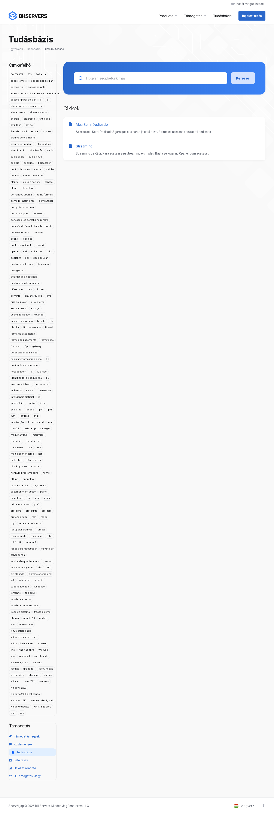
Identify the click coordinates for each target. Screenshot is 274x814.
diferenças (17, 289)
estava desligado (20, 314)
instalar (30, 390)
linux (36, 416)
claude (15, 182)
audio (50, 150)
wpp (13, 713)
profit (37, 504)
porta (47, 498)
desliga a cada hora (22, 264)
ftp (26, 346)
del (27, 258)
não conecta (34, 460)
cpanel (15, 251)
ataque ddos (44, 144)
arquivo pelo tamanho (23, 137)
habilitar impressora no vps (26, 359)
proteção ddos (19, 517)
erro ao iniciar (19, 302)
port (37, 498)
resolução (36, 536)
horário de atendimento (24, 365)
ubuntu (15, 618)
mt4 (30, 447)
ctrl (25, 251)
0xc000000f (17, 74)
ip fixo (32, 403)
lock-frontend (36, 422)
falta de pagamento (22, 321)
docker (40, 289)
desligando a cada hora (24, 276)
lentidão (24, 416)
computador (46, 201)
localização (17, 422)
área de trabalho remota (24, 131)
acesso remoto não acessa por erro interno (35, 93)
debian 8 (16, 258)
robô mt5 (30, 542)
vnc (13, 650)
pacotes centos (19, 485)
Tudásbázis (33, 49)
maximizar (38, 435)
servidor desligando (22, 567)
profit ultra (31, 510)
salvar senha (18, 555)
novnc (46, 473)
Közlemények (22, 744)
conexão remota (20, 232)
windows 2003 (18, 687)
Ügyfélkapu (16, 49)
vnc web (43, 650)
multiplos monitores (22, 453)
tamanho (16, 593)
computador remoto (22, 207)
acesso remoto (36, 87)
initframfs (16, 390)
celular (50, 169)
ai (41, 99)
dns (30, 289)
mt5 (38, 447)
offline (14, 479)
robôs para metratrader (24, 548)
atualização (36, 150)
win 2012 (29, 681)
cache (38, 169)
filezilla (15, 327)
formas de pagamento (23, 340)
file (52, 321)
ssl (12, 580)
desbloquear (40, 258)
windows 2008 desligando (25, 694)
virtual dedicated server (24, 637)
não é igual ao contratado (25, 466)
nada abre (16, 460)
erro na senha (19, 308)
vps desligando (19, 662)
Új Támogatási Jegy (27, 776)
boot (13, 169)
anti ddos (44, 118)
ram (34, 517)
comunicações (19, 213)
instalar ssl (45, 390)
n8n (40, 453)
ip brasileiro (17, 403)
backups (29, 163)
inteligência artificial (22, 397)
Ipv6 (50, 409)
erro (48, 295)
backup (15, 163)
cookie (15, 238)
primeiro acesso (20, 504)
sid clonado (17, 574)
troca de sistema (20, 612)
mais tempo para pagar (37, 428)
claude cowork (31, 182)
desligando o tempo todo (25, 283)
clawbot (49, 182)
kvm (13, 416)
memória (16, 441)
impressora (42, 384)
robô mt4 (16, 542)
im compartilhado (21, 384)
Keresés (243, 78)
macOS (15, 428)
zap (22, 713)
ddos (50, 251)
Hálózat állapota (24, 768)
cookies (27, 238)
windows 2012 (18, 700)
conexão (38, 213)
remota (41, 529)
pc (29, 498)
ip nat (43, 403)
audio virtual (35, 156)
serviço (49, 561)
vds (13, 624)
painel (43, 491)
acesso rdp (17, 87)
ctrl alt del (36, 251)
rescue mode (18, 536)
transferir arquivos (21, 599)
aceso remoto (19, 81)
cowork (40, 245)
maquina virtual (19, 435)
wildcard (15, 681)
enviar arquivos (33, 295)
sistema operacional (40, 574)
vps (13, 656)
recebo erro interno (30, 523)
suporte (39, 580)
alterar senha (18, 112)
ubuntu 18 (29, 618)
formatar (15, 346)
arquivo (46, 131)
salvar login (47, 548)
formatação (47, 340)
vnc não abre (26, 650)
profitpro (47, 510)
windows (44, 681)
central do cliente (33, 175)
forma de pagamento (23, 333)
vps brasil (24, 656)
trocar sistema (42, 612)
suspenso (39, 586)
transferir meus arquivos (25, 605)
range (44, 517)
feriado (41, 321)
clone (14, 188)
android (15, 118)
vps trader (28, 668)
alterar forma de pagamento (27, 106)
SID (49, 567)
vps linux (37, 662)
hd (47, 359)
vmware (42, 643)
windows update (20, 706)
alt (48, 99)
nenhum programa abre (24, 473)
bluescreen (44, 163)
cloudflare (28, 188)
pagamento (39, 485)
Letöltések (20, 760)
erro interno (38, 302)
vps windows (46, 668)
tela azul (30, 593)
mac (50, 422)
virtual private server (22, 643)
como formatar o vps (22, 201)
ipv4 (41, 409)
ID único (42, 371)
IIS (47, 378)
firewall (49, 327)
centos (15, 175)
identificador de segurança (26, 378)
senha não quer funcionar (25, 561)
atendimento (18, 150)
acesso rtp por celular (23, 99)
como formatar (45, 194)
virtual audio (26, 624)
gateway (36, 346)
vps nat (15, 668)
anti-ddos (16, 125)
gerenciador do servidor (24, 352)
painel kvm (17, 498)
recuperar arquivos (21, 529)
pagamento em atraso (23, 491)
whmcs (48, 675)
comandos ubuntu (21, 194)
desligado (43, 264)
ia (32, 371)
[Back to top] (263, 804)
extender (39, 314)
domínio (15, 295)
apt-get (29, 125)
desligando (17, 270)
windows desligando (42, 700)
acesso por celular (42, 81)
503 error (41, 74)
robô (49, 536)
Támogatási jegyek (26, 736)
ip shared (16, 409)
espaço (35, 308)
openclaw (28, 479)
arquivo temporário (21, 144)
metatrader (17, 447)
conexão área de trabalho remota (29, 220)
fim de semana (32, 327)
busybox (25, 169)
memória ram (33, 441)
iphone (30, 409)
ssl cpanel (24, 580)
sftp (40, 567)
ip (39, 397)
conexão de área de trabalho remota (31, 226)
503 (29, 74)
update (43, 618)
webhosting (17, 675)
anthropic (29, 118)
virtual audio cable (21, 630)
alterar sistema (38, 112)
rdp (13, 523)
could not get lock (21, 245)
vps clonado (41, 656)
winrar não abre (42, 706)
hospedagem (18, 371)
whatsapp (33, 675)
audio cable (17, 156)
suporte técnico (20, 586)
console (38, 232)
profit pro (16, 510)
